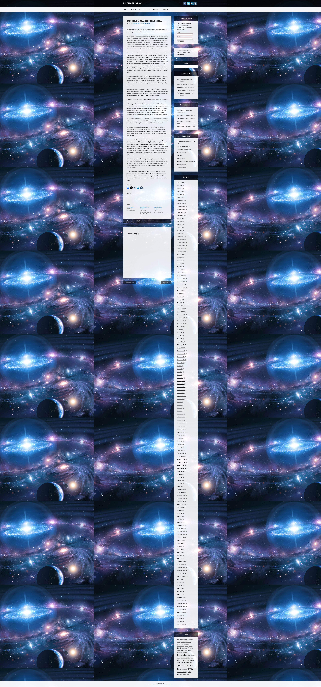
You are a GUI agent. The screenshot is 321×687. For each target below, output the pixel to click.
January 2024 (180, 275)
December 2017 (181, 495)
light (192, 655)
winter (160, 220)
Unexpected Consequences (184, 79)
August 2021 (180, 363)
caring (188, 642)
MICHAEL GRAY (132, 3)
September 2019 (181, 432)
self (184, 662)
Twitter (188, 3)
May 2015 (179, 588)
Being (178, 642)
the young (155, 220)
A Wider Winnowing (182, 90)
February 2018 (181, 489)
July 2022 (179, 330)
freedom (184, 648)
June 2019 (179, 441)
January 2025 (180, 239)
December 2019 (181, 423)
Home (125, 9)
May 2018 (179, 480)
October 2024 (180, 248)
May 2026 (179, 191)
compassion (186, 644)
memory (183, 658)
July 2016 (179, 546)
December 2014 (181, 603)
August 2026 (180, 182)
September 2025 (181, 215)
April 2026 (179, 194)
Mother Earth (181, 660)
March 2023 (180, 305)
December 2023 (181, 278)
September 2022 (181, 324)
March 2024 (180, 269)
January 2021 (180, 384)
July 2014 (179, 615)
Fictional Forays (181, 152)
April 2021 (179, 375)
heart (182, 650)
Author (133, 9)
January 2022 (180, 348)
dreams (190, 645)
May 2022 (179, 336)
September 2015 (181, 576)
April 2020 (179, 411)
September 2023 (181, 287)
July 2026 (179, 185)
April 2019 (179, 447)
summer (149, 220)
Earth (179, 648)
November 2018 (181, 462)
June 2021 (179, 369)
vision (189, 672)
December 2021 (181, 351)
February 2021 (181, 381)
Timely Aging (180, 164)
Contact (165, 9)
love (178, 658)
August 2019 (180, 435)
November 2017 (181, 498)
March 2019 (180, 450)
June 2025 (179, 224)
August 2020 (180, 399)
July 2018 (179, 474)
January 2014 (180, 624)
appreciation (183, 639)
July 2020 (179, 402)
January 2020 (180, 420)
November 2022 (181, 317)
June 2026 (179, 188)
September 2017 (181, 504)
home (186, 650)
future (190, 648)
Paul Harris (180, 118)
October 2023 (180, 284)
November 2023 (181, 281)
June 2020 (179, 405)
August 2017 (180, 507)
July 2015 (179, 582)
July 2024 (179, 257)
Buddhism (183, 642)
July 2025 (179, 221)
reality (178, 662)
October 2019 (180, 429)
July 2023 (179, 293)
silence (187, 662)
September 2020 (181, 396)
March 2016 (180, 558)
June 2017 (179, 513)
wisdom (184, 674)
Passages (131, 220)
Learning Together (182, 84)
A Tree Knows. (130, 207)
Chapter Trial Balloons (183, 146)
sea (182, 662)
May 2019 (179, 444)
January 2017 (180, 528)
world (188, 674)
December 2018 (181, 459)
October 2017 (180, 501)
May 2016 (179, 552)
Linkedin (192, 3)
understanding (182, 672)
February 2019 (181, 453)
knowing (185, 652)
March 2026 (180, 197)
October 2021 (180, 357)
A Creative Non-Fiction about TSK (186, 141)
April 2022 (179, 339)
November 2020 (181, 390)
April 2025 (179, 230)
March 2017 (180, 522)
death (186, 646)
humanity (179, 652)
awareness (190, 639)
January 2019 (180, 456)
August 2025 (180, 218)
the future (184, 669)
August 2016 (180, 543)
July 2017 (179, 510)
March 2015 (180, 594)
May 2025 (179, 227)
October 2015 (180, 573)
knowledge (182, 655)
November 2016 (181, 534)
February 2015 (181, 597)
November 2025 (181, 209)
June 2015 (179, 585)
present (192, 660)
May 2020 (179, 408)
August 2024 (180, 254)
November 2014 (181, 606)
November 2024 (181, 245)
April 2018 (179, 483)
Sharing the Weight (182, 87)
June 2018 (179, 477)
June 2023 (179, 296)
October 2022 (180, 320)
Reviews (155, 9)
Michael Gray (145, 23)
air (178, 639)
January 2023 (180, 311)
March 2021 (180, 378)
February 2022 (181, 345)
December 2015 (181, 567)
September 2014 (181, 612)
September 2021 (181, 360)
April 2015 (179, 591)
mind (189, 658)
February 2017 (181, 525)
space (180, 665)
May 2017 (179, 516)
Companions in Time (182, 149)
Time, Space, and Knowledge (184, 161)
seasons (144, 220)
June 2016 (179, 549)
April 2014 (179, 621)
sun (184, 665)
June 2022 (179, 333)
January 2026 (180, 203)
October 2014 (180, 609)
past (188, 660)
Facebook (184, 3)
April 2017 (179, 519)
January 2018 (180, 492)
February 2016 (181, 561)
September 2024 (181, 251)
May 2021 (179, 372)
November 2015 (181, 570)
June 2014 (179, 618)
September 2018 (181, 468)
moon (192, 658)
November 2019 (181, 426)
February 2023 (181, 308)
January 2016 (180, 564)
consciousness (180, 645)
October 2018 (180, 465)
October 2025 (180, 212)
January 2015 (180, 600)
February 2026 (181, 200)
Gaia (178, 650)
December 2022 (181, 314)
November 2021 (181, 354)
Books (141, 9)
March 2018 (180, 486)
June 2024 (179, 260)
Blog (148, 9)
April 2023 (179, 302)
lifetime (139, 220)
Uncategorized (181, 167)
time (189, 668)
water (179, 674)
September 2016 (181, 540)
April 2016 (179, 555)
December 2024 (181, 242)
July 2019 (179, 438)
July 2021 (179, 366)
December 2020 (181, 387)
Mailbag (179, 155)
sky (191, 662)
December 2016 (181, 531)
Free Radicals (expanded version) (185, 93)
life (189, 655)
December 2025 (181, 206)
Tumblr (195, 3)
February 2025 (181, 236)
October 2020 (180, 393)
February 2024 (181, 272)
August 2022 (180, 327)
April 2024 (179, 266)
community (180, 644)
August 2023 (180, 290)
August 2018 (180, 471)
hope (189, 650)
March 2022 (180, 342)
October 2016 (180, 537)
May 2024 (179, 263)
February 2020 (181, 417)
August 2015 (180, 579)
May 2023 (179, 299)
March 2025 (180, 233)
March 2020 (180, 414)
